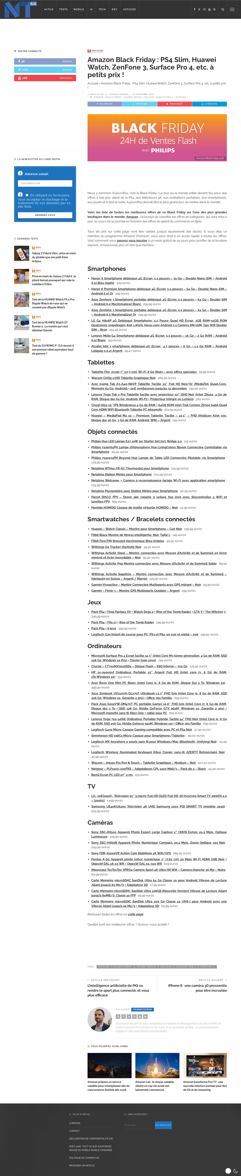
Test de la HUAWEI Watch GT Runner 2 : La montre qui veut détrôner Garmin (50, 326)
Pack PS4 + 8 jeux (103, 628)
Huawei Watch (133, 97)
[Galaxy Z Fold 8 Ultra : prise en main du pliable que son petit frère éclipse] (21, 253)
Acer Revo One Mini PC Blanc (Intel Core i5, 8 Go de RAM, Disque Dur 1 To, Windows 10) (158, 683)
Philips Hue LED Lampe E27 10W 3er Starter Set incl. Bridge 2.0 (136, 441)
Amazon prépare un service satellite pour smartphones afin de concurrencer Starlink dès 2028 (109, 1085)
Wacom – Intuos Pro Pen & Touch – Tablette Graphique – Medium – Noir (143, 763)
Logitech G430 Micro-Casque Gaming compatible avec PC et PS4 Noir (141, 729)
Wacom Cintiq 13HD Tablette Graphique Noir (123, 378)
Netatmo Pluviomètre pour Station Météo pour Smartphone (134, 491)
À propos (74, 1123)
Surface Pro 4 (164, 97)
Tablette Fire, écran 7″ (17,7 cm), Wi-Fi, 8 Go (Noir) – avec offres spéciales (144, 372)
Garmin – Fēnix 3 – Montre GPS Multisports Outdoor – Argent (135, 591)
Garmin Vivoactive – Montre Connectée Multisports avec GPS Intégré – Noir (146, 584)
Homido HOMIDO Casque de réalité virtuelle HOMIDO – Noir (134, 507)
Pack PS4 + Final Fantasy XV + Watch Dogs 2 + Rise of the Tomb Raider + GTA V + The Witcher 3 (158, 612)
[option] (110, 1072)
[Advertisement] (72, 31)
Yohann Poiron (118, 94)
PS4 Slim (149, 97)
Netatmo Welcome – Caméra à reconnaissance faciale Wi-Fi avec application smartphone (158, 480)
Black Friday (114, 97)
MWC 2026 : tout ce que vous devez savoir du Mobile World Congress (90, 1148)
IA (91, 9)
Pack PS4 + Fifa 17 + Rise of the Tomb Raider (122, 622)
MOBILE (79, 9)
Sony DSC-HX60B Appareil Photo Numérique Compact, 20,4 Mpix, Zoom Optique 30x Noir (158, 842)
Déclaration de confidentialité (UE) (91, 1138)
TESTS (63, 9)
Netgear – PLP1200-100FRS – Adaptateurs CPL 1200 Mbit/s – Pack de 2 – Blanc (148, 769)
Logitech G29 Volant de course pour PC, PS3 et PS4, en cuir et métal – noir (144, 634)
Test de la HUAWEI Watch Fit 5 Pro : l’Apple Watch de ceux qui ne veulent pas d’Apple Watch (53, 303)
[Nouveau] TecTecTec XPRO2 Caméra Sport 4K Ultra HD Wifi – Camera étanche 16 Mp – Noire (158, 870)
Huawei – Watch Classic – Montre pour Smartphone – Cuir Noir (136, 529)
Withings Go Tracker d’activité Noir (116, 547)
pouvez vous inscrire (132, 240)
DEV (114, 9)
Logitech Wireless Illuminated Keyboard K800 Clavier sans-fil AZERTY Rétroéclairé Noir (158, 752)
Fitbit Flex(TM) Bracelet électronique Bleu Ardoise (127, 541)
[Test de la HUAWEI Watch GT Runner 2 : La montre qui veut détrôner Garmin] (21, 322)
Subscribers (65, 78)
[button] (232, 1171)
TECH (102, 9)
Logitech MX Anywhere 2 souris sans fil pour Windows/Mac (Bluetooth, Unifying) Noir (154, 741)
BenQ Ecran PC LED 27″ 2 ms (112, 775)
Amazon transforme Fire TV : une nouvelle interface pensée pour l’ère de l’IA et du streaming (205, 1085)
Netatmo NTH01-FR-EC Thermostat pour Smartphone (130, 468)
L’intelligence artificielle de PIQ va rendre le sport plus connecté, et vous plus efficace (118, 990)
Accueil (93, 83)
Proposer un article (82, 1165)
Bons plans (95, 51)
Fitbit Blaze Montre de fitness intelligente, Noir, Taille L (130, 535)
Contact (74, 1131)
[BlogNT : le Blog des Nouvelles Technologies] (20, 9)
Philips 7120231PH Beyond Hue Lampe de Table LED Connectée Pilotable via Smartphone (158, 458)
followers (67, 61)
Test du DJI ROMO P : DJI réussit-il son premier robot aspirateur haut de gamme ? (53, 349)
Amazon (99, 97)
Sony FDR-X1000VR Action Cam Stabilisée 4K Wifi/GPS (131, 853)
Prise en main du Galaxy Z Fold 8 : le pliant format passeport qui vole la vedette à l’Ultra (54, 280)
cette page (135, 914)
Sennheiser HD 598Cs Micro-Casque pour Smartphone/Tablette (137, 735)
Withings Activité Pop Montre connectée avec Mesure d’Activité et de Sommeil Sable (154, 563)
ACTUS (48, 9)
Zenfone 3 (182, 97)
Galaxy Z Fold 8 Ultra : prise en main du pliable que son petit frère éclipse (54, 257)
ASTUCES (129, 9)
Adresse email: (37, 174)
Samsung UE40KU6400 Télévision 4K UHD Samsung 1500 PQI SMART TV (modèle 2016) (158, 806)
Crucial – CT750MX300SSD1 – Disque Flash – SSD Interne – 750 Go (139, 666)
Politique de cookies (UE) (84, 1158)
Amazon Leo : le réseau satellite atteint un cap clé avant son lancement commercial (154, 1085)
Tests (37, 248)
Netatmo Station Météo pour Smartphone (121, 474)
